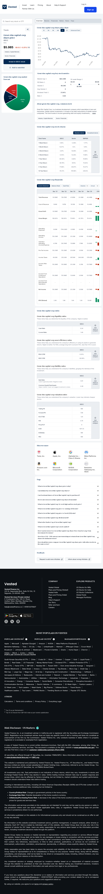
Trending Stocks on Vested (57, 690)
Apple (6, 644)
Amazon (42, 644)
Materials (43, 678)
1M (53, 30)
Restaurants (28, 675)
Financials (54, 21)
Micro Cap (73, 669)
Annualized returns (92, 133)
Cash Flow (66, 186)
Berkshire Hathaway (12, 647)
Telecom (57, 675)
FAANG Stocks (38, 690)
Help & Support (60, 5)
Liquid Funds (85, 659)
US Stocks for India (83, 590)
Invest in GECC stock (17, 62)
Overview (39, 21)
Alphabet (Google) (29, 644)
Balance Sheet (56, 186)
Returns (46, 21)
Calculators (8, 701)
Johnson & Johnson (22, 650)
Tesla (24, 647)
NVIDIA (50, 644)
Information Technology (58, 678)
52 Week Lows (10, 687)
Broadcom (8, 650)
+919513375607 (30, 607)
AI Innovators (9, 681)
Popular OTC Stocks (78, 690)
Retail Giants (36, 687)
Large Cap (18, 672)
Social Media (47, 681)
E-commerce (57, 684)
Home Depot (73, 650)
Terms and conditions (24, 701)
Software (87, 672)
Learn (32, 5)
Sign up (90, 10)
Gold (75, 659)
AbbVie (31, 653)
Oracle (63, 650)
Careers (51, 607)
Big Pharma (48, 687)
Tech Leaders (24, 687)
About (48, 5)
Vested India (53, 592)
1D (44, 30)
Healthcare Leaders (11, 690)
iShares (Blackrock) (11, 669)
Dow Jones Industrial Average (71, 666)
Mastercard (37, 650)
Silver (50, 659)
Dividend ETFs (60, 663)
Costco (22, 653)
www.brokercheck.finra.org (17, 757)
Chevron (84, 650)
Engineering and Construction (56, 672)
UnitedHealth (48, 647)
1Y (62, 30)
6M (58, 30)
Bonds (6, 663)
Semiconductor (10, 678)
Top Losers (26, 690)
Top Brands (62, 669)
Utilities (34, 678)
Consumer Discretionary (64, 681)
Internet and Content (43, 675)
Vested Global (53, 587)
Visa (39, 647)
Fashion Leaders (85, 684)
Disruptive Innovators (84, 681)
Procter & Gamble (51, 650)
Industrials (74, 678)
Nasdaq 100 (40, 666)
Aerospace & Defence (12, 675)
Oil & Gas (38, 672)
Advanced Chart (75, 30)
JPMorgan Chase (71, 647)
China (33, 659)
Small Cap (84, 669)
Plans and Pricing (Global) (58, 590)
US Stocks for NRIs (83, 587)
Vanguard (89, 666)
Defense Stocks (61, 687)
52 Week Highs (70, 684)
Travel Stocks (75, 687)
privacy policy (47, 884)
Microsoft (15, 644)
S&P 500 (30, 666)
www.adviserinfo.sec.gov (84, 747)
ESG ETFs (8, 666)
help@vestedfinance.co (13, 607)
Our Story (52, 602)
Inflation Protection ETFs (78, 663)
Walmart (59, 647)
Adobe (6, 653)
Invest (24, 5)
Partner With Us (28, 9)
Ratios (61, 21)
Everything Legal (55, 701)
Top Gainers (82, 675)
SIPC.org (35, 757)
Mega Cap (28, 672)
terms (36, 884)
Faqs (72, 21)
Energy (20, 681)
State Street (26, 669)
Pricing (40, 5)
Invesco (37, 669)
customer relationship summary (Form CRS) (46, 750)
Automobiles (23, 678)
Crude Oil (41, 659)
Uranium (59, 659)
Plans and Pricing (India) (57, 595)
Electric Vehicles (43, 684)
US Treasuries (28, 663)
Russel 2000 (53, 666)
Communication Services (13, 684)
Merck (14, 653)
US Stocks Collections (84, 592)
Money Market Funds (45, 663)
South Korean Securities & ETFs (16, 659)
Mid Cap (7, 672)
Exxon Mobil (86, 647)
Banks (92, 675)
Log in (83, 4)
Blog (50, 597)
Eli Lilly (32, 647)
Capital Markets (69, 675)
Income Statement (43, 186)
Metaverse (30, 684)
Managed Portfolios (83, 597)
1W (48, 30)
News (67, 21)
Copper (68, 659)
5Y (67, 30)
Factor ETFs (19, 666)
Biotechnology (76, 672)
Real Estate (16, 663)
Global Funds (81, 595)
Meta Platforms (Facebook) (66, 644)
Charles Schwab (49, 669)
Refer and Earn (54, 605)
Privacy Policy (40, 701)
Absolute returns (79, 133)
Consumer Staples (32, 681)
